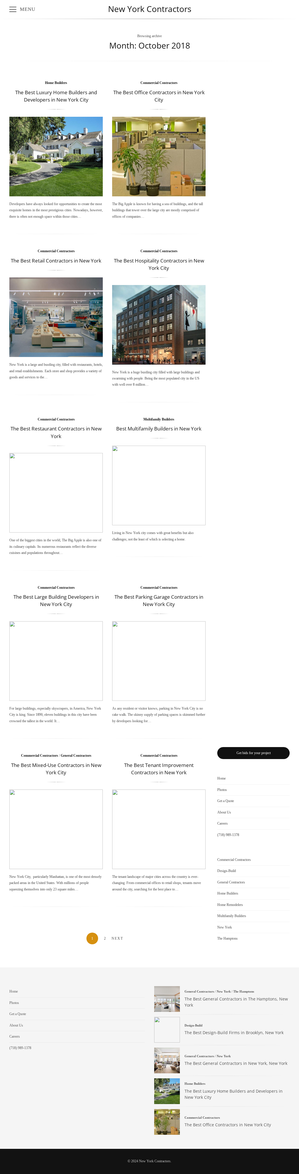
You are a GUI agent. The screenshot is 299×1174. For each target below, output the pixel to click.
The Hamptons (227, 938)
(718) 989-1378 (228, 835)
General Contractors (76, 756)
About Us (224, 812)
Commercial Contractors (159, 83)
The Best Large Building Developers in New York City (56, 661)
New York (224, 927)
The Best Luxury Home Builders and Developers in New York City (56, 156)
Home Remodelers (230, 905)
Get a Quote (225, 801)
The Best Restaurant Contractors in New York (56, 493)
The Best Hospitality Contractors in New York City (159, 325)
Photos (222, 790)
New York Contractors (149, 8)
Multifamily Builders (158, 419)
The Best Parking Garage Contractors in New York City (159, 661)
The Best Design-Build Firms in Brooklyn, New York (167, 1030)
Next (117, 938)
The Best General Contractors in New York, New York (167, 1060)
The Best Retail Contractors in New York (56, 260)
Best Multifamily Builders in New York (158, 428)
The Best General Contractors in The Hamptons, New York (167, 999)
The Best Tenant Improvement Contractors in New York (159, 829)
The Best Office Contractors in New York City (159, 156)
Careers (222, 823)
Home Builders (56, 83)
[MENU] (12, 9)
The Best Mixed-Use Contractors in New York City (56, 829)
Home (221, 778)
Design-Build (226, 871)
